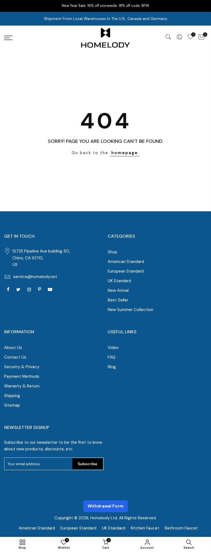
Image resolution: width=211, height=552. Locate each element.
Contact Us (15, 357)
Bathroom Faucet (181, 528)
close (202, 5)
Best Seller (118, 300)
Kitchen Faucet (145, 528)
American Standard (126, 261)
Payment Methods (21, 376)
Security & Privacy (21, 367)
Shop (112, 252)
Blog (112, 367)
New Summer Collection (130, 309)
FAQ (111, 357)
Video (113, 347)
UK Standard (119, 281)
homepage (124, 153)
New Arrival (118, 290)
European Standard (126, 271)
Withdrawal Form (105, 506)
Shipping (12, 395)
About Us (13, 347)
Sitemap (12, 405)
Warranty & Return (22, 386)
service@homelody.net (35, 276)
